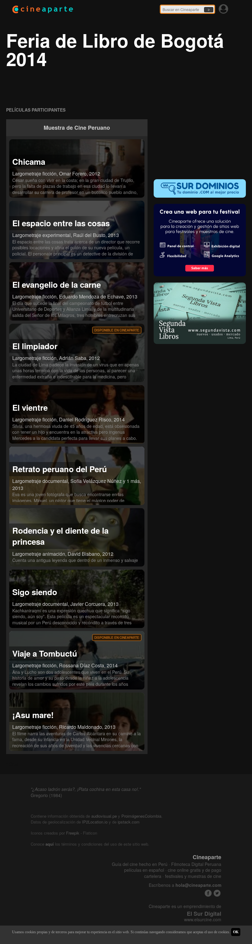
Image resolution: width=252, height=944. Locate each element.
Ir (209, 10)
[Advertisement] (200, 133)
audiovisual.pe (104, 816)
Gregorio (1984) (46, 795)
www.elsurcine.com (202, 919)
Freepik (72, 833)
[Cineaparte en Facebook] (208, 893)
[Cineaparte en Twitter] (217, 893)
